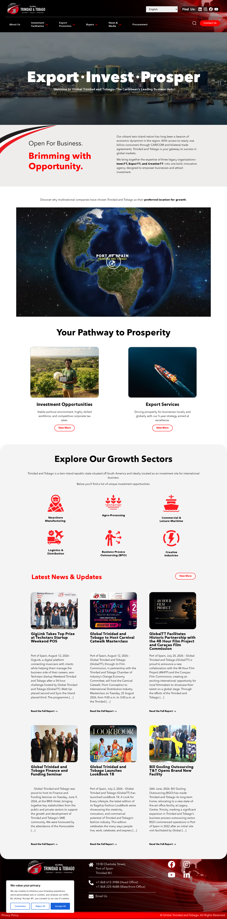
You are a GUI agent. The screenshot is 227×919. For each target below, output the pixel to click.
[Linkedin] (200, 9)
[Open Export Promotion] (74, 24)
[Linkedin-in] (186, 875)
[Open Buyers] (96, 24)
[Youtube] (216, 9)
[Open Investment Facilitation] (47, 24)
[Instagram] (205, 9)
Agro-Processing (113, 515)
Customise (20, 906)
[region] (40, 896)
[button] (113, 262)
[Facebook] (210, 9)
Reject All (40, 906)
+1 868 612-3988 (107, 882)
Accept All (60, 906)
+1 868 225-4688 (107, 886)
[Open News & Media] (120, 24)
